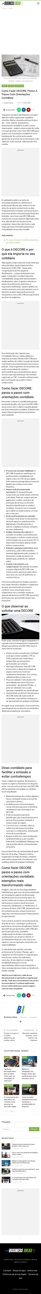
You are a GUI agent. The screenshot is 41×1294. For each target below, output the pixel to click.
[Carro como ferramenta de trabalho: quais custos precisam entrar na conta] (6, 1155)
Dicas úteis (26, 1085)
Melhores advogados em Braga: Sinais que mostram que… (23, 1162)
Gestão (10, 86)
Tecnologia (19, 86)
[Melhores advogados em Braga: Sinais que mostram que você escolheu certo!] (29, 1061)
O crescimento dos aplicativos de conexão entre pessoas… (24, 1178)
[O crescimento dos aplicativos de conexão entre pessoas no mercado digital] (11, 1089)
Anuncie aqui (19, 1270)
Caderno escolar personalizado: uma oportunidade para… (25, 1170)
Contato (7, 1270)
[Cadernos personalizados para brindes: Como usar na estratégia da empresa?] (11, 1061)
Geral (4, 86)
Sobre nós (32, 1270)
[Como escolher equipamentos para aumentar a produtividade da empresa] (29, 1089)
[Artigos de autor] (20, 1009)
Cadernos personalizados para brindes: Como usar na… (23, 1145)
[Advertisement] (20, 31)
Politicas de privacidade (14, 1274)
